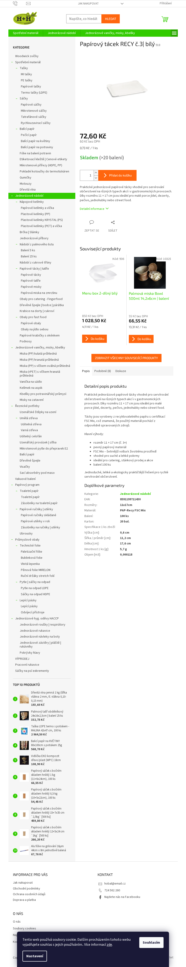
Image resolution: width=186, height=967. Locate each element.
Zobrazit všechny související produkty (126, 358)
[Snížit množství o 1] (96, 178)
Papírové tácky (31, 275)
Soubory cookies (24, 928)
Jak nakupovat (88, 4)
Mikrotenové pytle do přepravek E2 (44, 448)
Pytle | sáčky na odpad (35, 582)
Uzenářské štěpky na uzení (38, 412)
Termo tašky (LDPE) (34, 92)
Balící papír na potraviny (37, 147)
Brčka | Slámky (29, 232)
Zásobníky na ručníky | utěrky (40, 527)
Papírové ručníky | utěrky (36, 509)
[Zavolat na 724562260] (19, 3)
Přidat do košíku (120, 175)
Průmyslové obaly (27, 539)
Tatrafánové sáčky (33, 117)
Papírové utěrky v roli (35, 521)
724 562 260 (112, 890)
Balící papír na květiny (35, 141)
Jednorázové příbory (34, 238)
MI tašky (26, 74)
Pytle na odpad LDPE (35, 588)
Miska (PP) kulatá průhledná (38, 353)
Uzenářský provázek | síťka (38, 442)
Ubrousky (26, 533)
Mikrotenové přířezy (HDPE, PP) (41, 165)
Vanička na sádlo (31, 382)
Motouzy (26, 183)
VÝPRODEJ (22, 659)
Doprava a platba (24, 900)
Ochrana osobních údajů (29, 894)
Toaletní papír (29, 491)
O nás (17, 922)
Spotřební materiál (28, 62)
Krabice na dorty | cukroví (37, 311)
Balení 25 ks (29, 256)
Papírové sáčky (31, 104)
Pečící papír (29, 135)
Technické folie (30, 545)
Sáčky (24, 98)
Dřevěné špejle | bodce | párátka (42, 305)
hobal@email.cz (115, 883)
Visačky (25, 466)
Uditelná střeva (31, 424)
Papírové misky (31, 287)
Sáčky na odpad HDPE (35, 594)
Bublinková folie (31, 558)
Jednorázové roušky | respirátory (42, 624)
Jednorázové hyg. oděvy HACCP (37, 618)
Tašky (24, 68)
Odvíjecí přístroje (32, 612)
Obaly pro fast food (33, 317)
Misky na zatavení (32, 400)
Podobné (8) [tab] (102, 371)
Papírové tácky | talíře (34, 268)
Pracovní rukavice (27, 664)
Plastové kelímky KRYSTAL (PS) (42, 220)
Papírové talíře (31, 280)
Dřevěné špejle (30, 460)
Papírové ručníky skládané (38, 515)
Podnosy (26, 341)
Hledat (110, 19)
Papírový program (27, 485)
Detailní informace (92, 209)
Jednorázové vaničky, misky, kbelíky (40, 347)
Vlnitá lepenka (30, 564)
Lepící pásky (28, 600)
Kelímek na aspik (31, 388)
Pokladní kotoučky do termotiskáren (44, 171)
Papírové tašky (31, 86)
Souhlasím (151, 942)
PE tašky (26, 80)
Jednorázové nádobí (29, 195)
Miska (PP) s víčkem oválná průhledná (45, 366)
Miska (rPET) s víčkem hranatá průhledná (40, 374)
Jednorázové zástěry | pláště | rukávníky (40, 645)
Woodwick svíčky (27, 56)
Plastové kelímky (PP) (35, 214)
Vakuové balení (25, 479)
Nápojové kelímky (32, 202)
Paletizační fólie (31, 551)
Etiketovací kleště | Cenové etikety (43, 159)
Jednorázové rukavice (35, 631)
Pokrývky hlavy (30, 652)
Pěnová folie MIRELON (35, 570)
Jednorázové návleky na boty (40, 636)
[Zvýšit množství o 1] (96, 172)
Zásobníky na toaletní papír (39, 503)
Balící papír (27, 129)
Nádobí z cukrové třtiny (35, 262)
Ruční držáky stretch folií (37, 576)
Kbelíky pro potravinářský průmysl (43, 394)
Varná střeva (29, 430)
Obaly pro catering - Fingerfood (41, 299)
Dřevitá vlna (28, 189)
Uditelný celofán (31, 436)
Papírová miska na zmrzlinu (39, 293)
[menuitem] (25, 33)
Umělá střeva (29, 418)
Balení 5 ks (28, 250)
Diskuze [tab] (120, 371)
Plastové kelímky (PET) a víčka (41, 226)
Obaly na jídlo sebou (34, 329)
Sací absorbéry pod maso (37, 473)
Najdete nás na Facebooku (122, 897)
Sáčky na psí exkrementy (32, 671)
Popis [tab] (86, 371)
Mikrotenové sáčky (34, 111)
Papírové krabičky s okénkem (40, 335)
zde (109, 944)
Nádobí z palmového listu (37, 244)
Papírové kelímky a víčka (37, 208)
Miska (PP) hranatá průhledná (39, 360)
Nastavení (34, 956)
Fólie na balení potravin (35, 153)
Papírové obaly (31, 323)
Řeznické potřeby (27, 406)
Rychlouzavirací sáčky (36, 123)
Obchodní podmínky (26, 888)
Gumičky (25, 177)
